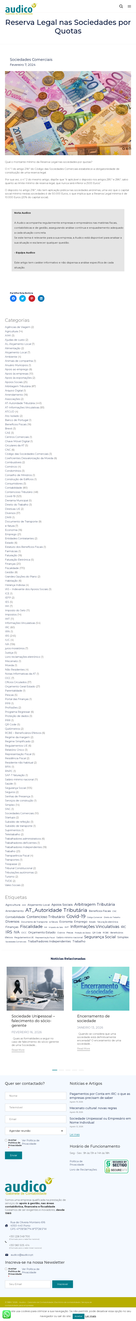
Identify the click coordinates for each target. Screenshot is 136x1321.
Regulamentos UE (16, 745)
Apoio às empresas (16, 373)
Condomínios (13, 470)
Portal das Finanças (17, 699)
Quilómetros (12, 728)
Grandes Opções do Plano (21, 576)
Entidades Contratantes (19, 538)
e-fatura (10, 525)
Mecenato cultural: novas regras (93, 1108)
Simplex (10, 804)
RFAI (8, 766)
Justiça (9, 652)
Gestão (9, 572)
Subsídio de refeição (17, 821)
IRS (7, 635)
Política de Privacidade (77, 1163)
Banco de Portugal (16, 420)
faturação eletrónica (108, 922)
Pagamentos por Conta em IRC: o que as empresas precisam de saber (100, 1096)
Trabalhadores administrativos (23, 838)
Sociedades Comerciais (31, 60)
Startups (10, 817)
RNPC (9, 771)
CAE (7, 432)
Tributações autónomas (19, 872)
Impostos (11, 614)
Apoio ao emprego (16, 369)
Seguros (10, 792)
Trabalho (10, 851)
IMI (7, 606)
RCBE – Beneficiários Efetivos (23, 732)
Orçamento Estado (42, 932)
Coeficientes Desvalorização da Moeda (29, 458)
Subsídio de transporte (19, 825)
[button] (18, 1050)
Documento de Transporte (21, 521)
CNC (8, 449)
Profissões (11, 707)
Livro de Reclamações (83, 1169)
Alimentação (12, 348)
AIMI (8, 335)
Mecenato (11, 661)
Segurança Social (15, 787)
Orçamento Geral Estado (20, 686)
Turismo (10, 876)
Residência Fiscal (15, 758)
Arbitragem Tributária (18, 386)
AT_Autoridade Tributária (56, 910)
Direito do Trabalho (16, 504)
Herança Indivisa (15, 585)
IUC (7, 639)
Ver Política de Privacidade (30, 1142)
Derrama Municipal (16, 500)
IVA (7, 644)
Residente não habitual (19, 762)
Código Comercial (94, 917)
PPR (7, 703)
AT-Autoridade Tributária (20, 403)
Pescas (9, 694)
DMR (8, 517)
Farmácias (11, 551)
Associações (12, 399)
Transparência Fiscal (17, 855)
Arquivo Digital (14, 390)
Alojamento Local (16, 352)
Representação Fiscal (18, 754)
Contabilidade (13, 487)
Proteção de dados (17, 716)
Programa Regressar (17, 711)
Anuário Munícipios (16, 365)
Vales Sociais (12, 885)
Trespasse (11, 864)
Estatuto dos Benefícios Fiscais (24, 546)
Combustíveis (13, 462)
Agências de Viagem (17, 327)
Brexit (8, 428)
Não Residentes (15, 669)
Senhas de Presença (17, 796)
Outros (61, 932)
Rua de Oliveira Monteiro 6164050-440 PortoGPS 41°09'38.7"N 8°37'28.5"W (28, 1225)
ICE (7, 593)
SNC (8, 809)
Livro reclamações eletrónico (22, 656)
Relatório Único (14, 749)
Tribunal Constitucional (18, 868)
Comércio (11, 466)
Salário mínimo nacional (19, 779)
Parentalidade (13, 690)
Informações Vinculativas (20, 623)
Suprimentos (13, 830)
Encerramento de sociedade (93, 1018)
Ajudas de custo (15, 339)
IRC (7, 627)
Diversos (10, 513)
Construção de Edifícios (19, 479)
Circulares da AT (14, 445)
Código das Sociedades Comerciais (26, 453)
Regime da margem (17, 737)
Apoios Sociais (14, 382)
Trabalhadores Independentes (23, 847)
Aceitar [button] (78, 1316)
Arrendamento (14, 394)
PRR (7, 720)
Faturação (11, 555)
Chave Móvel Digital (17, 441)
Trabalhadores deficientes (21, 842)
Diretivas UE (12, 508)
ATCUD (9, 411)
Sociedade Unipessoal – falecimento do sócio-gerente (33, 1021)
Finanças (10, 563)
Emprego (11, 534)
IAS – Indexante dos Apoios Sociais (26, 589)
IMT (7, 618)
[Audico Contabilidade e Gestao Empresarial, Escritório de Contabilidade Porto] (21, 6)
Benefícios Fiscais (16, 424)
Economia (11, 530)
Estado (9, 542)
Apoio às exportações (18, 377)
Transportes (12, 859)
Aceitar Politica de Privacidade (15, 1144)
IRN (7, 631)
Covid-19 (10, 496)
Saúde (9, 783)
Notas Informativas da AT (20, 673)
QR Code (10, 724)
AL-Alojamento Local (18, 344)
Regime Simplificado (18, 741)
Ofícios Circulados (16, 682)
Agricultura (11, 331)
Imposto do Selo (15, 610)
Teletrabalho (12, 834)
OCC (8, 678)
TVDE (8, 880)
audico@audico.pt (22, 1254)
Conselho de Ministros (18, 475)
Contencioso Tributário (19, 492)
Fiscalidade (12, 568)
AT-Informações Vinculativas (22, 407)
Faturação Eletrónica (17, 559)
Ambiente (11, 356)
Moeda (9, 665)
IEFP (8, 597)
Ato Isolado (12, 415)
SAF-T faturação (15, 775)
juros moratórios (15, 648)
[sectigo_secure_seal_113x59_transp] (116, 1173)
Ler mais (90, 1316)
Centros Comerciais (17, 437)
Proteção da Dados (83, 933)
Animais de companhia (19, 360)
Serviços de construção (19, 800)
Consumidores (14, 483)
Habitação (11, 580)
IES (7, 601)
